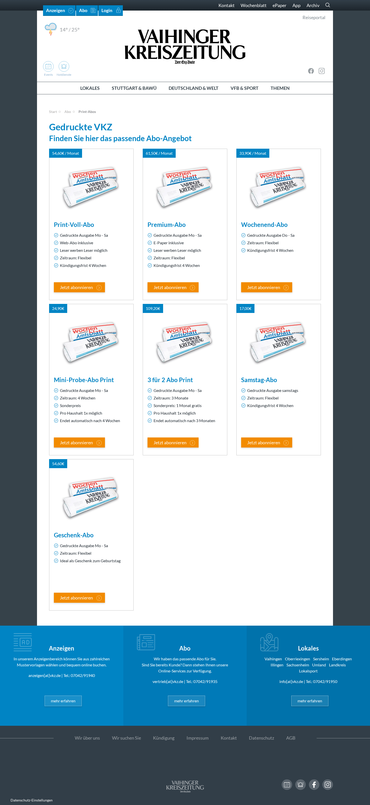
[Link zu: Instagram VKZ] (321, 71)
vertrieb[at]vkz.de (168, 681)
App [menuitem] (296, 5)
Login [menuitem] (106, 10)
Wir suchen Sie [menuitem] (126, 738)
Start (53, 111)
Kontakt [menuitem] (226, 5)
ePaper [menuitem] (279, 5)
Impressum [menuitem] (198, 738)
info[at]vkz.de (291, 681)
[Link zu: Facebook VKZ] (311, 71)
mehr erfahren (63, 700)
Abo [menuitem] (83, 10)
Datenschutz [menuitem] (261, 738)
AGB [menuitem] (290, 738)
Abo (67, 111)
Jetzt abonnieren (76, 287)
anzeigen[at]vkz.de (44, 675)
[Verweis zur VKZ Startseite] (185, 46)
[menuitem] (90, 88)
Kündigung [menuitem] (163, 738)
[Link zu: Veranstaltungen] (287, 784)
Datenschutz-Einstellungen (32, 800)
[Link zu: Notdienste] (300, 784)
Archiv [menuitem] (313, 5)
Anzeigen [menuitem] (55, 10)
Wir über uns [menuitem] (87, 738)
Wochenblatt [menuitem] (254, 5)
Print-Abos (87, 111)
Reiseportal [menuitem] (314, 17)
